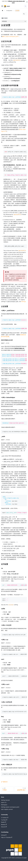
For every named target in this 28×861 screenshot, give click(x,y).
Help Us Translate (6, 837)
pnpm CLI (3, 802)
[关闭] (27, 2)
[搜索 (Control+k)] (25, 6)
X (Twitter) (4, 817)
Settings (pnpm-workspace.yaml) (10, 807)
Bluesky (3, 824)
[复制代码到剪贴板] (25, 97)
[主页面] (2, 10)
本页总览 (4, 21)
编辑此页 (5, 781)
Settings (23, 301)
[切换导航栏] (2, 6)
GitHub (3, 835)
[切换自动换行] (22, 97)
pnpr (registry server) (7, 809)
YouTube (3, 820)
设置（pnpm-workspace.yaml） (10, 36)
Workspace (4, 804)
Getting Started (5, 800)
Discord (3, 827)
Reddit (3, 822)
